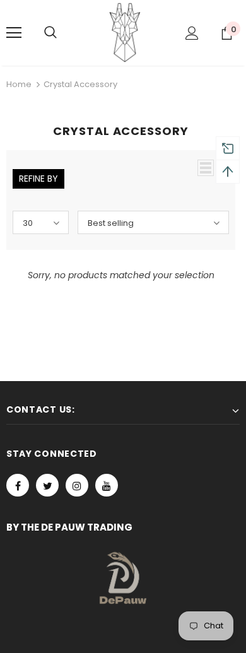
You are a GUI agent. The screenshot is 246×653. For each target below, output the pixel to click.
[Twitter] (47, 485)
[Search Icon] (63, 32)
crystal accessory (80, 84)
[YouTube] (106, 485)
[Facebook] (17, 485)
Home (19, 84)
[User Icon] (192, 33)
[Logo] (124, 32)
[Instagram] (77, 485)
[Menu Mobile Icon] (13, 32)
